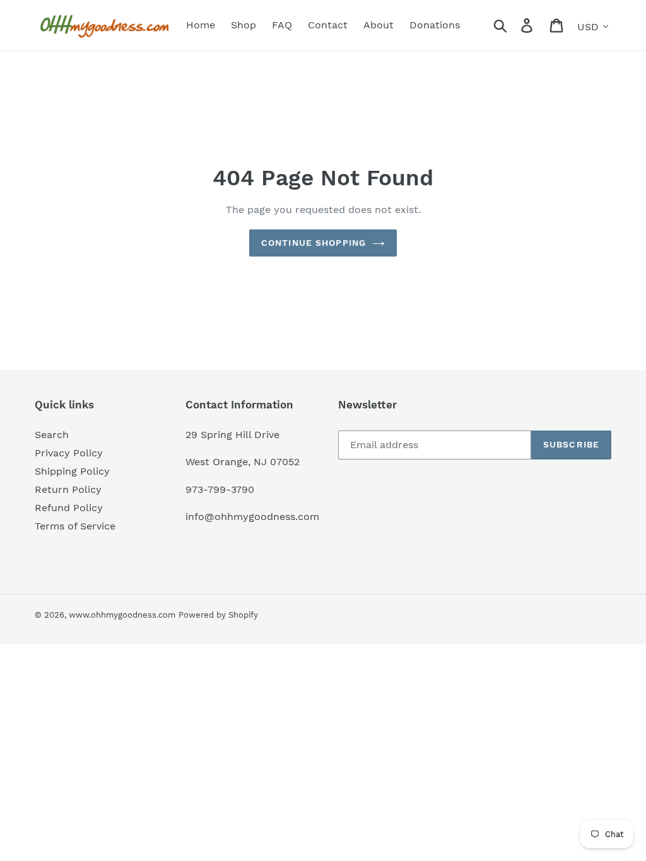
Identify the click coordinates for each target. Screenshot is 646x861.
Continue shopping (313, 243)
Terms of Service (75, 526)
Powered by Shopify (218, 615)
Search (52, 435)
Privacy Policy (69, 453)
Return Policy (68, 489)
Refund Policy (69, 508)
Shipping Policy (72, 471)
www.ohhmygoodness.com (122, 615)
